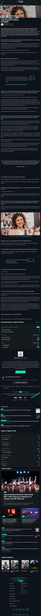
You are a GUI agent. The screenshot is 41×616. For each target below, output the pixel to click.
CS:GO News (12, 596)
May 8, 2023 (34, 78)
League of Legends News (15, 571)
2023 (5, 386)
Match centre (38, 322)
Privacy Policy (12, 588)
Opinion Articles (24, 593)
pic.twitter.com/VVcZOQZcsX (12, 262)
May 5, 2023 (34, 260)
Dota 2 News (24, 571)
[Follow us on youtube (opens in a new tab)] (20, 609)
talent (7, 388)
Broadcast (9, 386)
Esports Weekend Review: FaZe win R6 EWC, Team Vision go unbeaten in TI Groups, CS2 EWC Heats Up (18, 497)
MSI (4, 388)
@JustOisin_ (9, 261)
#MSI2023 (23, 77)
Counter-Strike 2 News (34, 571)
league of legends (30, 386)
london (38, 386)
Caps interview (12, 116)
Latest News (23, 586)
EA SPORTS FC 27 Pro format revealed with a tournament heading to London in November (20, 421)
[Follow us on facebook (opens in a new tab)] (17, 609)
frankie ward (18, 386)
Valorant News (12, 598)
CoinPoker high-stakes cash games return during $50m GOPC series (15, 425)
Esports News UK (4, 538)
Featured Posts (24, 590)
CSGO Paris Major (16, 291)
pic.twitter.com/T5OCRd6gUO (20, 84)
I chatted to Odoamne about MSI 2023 (24, 201)
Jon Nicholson (6, 501)
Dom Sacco (6, 23)
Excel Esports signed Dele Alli (11, 187)
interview (23, 386)
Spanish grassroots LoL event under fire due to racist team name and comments (16, 416)
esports (13, 386)
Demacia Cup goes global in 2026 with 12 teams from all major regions (16, 410)
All (39, 431)
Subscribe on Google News (21, 382)
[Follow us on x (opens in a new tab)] (13, 609)
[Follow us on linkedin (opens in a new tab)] (24, 609)
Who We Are (12, 586)
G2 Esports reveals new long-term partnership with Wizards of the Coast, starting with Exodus (29, 520)
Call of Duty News (5, 571)
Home (2, 4)
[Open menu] (2, 1)
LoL (35, 386)
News (4, 4)
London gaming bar (6, 141)
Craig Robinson (5, 523)
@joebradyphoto (10, 84)
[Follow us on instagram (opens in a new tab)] (27, 609)
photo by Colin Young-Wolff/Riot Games (24, 236)
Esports (22, 588)
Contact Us (11, 590)
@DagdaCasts (24, 259)
